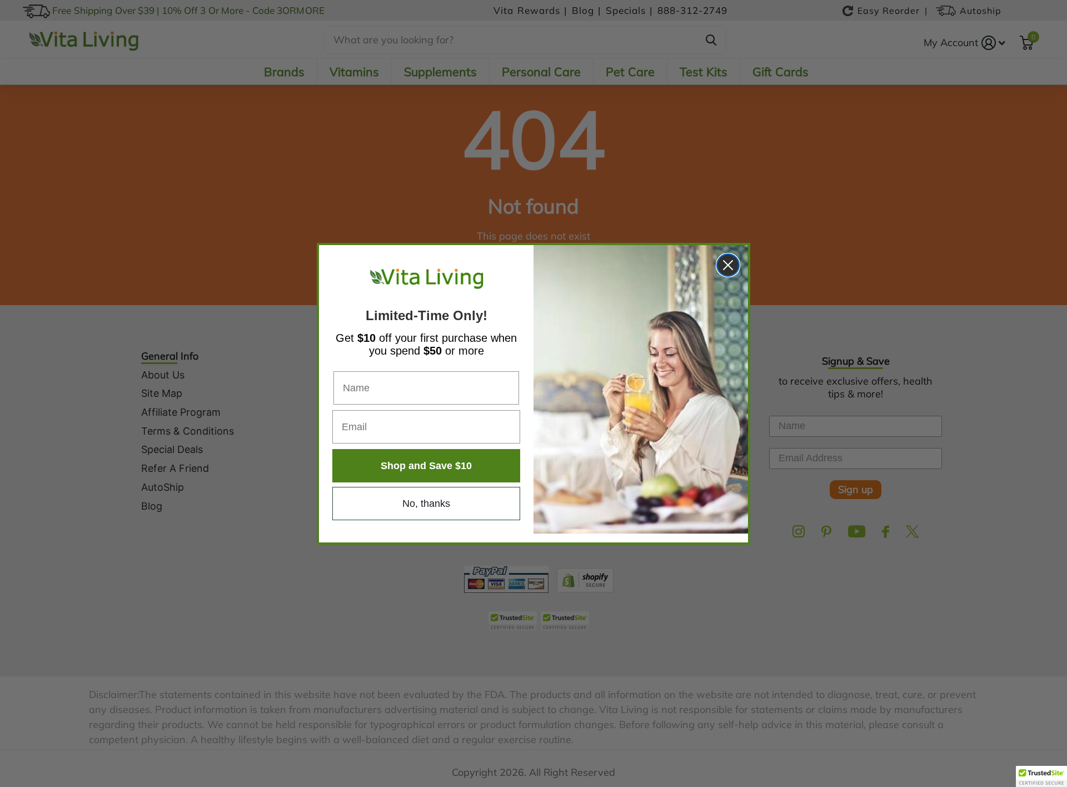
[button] (1041, 776)
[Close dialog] (728, 265)
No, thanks (426, 503)
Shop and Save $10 (426, 465)
